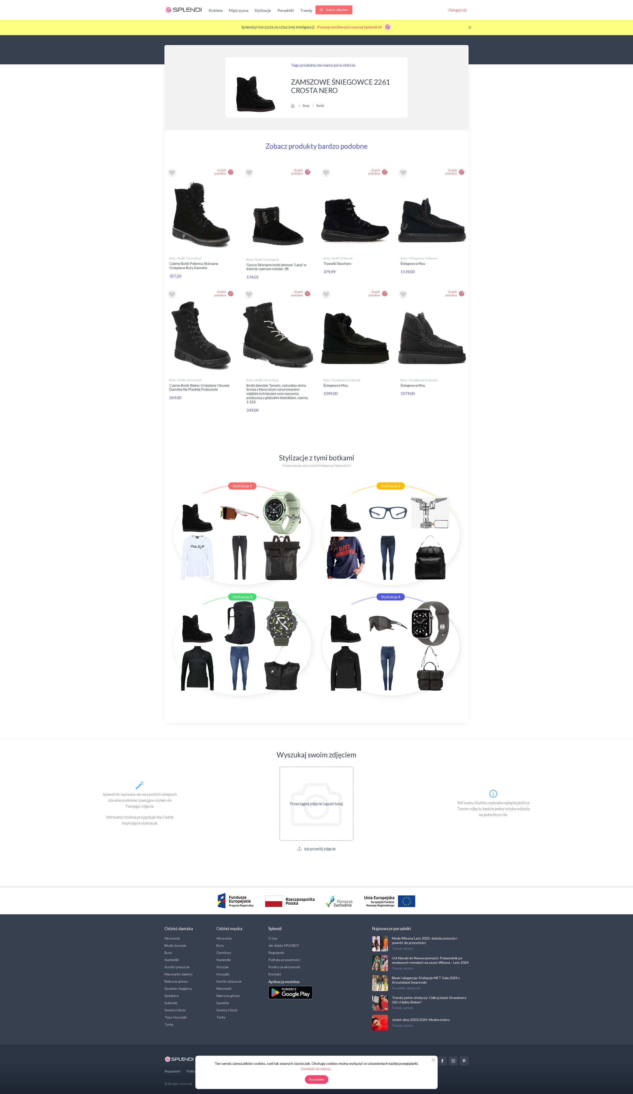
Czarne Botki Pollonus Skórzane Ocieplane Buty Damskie (193, 265)
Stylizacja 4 (390, 596)
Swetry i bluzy (175, 1010)
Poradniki (285, 10)
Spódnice (171, 996)
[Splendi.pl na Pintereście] (464, 1060)
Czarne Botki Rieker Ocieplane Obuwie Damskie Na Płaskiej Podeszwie (199, 387)
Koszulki (222, 974)
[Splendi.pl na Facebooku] (442, 1060)
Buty (306, 106)
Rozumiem (316, 1079)
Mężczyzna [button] (238, 10)
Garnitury (223, 952)
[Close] (469, 27)
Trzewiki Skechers (337, 263)
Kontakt (274, 974)
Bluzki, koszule (175, 945)
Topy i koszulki (175, 1017)
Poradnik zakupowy (406, 988)
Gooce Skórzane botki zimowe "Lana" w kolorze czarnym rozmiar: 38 (276, 267)
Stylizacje (263, 10)
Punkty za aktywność (284, 967)
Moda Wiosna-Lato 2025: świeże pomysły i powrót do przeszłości (424, 940)
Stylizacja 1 (242, 485)
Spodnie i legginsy (178, 988)
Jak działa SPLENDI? (283, 945)
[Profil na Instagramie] (453, 1060)
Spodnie (222, 1003)
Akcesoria (172, 938)
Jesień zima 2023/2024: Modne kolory (421, 1020)
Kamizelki (171, 960)
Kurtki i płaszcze (177, 967)
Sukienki (170, 1003)
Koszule (222, 967)
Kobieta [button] (216, 10)
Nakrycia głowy (176, 981)
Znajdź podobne (220, 171)
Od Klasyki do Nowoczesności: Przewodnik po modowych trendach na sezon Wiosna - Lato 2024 (430, 960)
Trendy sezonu (402, 948)
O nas (272, 938)
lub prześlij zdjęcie (319, 848)
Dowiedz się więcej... (316, 1069)
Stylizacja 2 (390, 485)
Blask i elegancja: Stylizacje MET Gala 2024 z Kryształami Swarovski (426, 980)
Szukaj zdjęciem (336, 10)
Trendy (306, 10)
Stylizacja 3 (242, 596)
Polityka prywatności (284, 960)
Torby (169, 1024)
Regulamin (276, 952)
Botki (320, 106)
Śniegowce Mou (413, 263)
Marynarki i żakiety (178, 974)
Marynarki (223, 988)
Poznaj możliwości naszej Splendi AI (350, 27)
